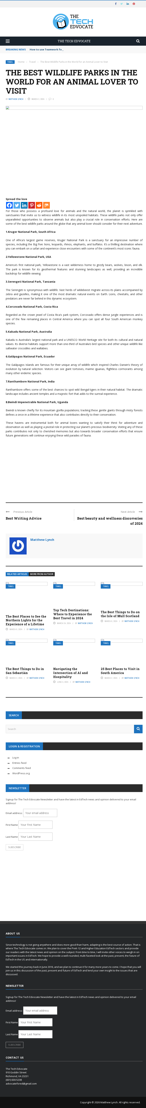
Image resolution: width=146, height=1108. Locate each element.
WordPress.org (21, 773)
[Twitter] (16, 205)
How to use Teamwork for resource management (61, 49)
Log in (15, 757)
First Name (12, 825)
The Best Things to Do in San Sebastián (25, 671)
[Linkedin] (24, 205)
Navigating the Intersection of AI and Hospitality (70, 673)
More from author (41, 574)
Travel (10, 62)
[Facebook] (9, 205)
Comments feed (21, 768)
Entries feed (19, 763)
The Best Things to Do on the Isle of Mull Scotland (120, 614)
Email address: (14, 813)
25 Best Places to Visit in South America (120, 671)
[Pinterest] (31, 205)
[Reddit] (39, 205)
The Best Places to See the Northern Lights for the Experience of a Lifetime (26, 620)
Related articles (17, 574)
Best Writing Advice (23, 518)
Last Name (12, 836)
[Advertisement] (74, 468)
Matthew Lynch (16, 99)
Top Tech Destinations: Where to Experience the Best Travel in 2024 (72, 614)
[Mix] (46, 205)
